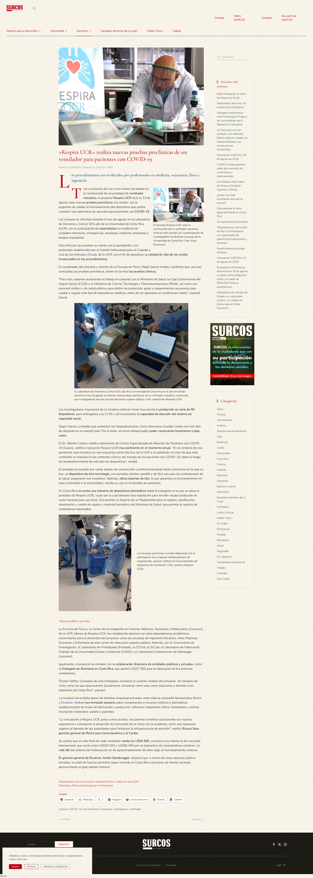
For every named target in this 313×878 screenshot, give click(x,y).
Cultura (221, 464)
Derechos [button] (82, 31)
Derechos (100, 167)
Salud (109, 167)
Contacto (266, 18)
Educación (222, 481)
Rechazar (31, 866)
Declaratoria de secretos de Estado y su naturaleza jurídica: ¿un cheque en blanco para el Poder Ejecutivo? (232, 300)
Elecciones (223, 492)
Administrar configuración (55, 866)
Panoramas (223, 529)
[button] (34, 8)
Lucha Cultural (225, 512)
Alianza (221, 414)
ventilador (135, 809)
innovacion (106, 809)
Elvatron (67, 702)
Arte (219, 436)
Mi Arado (222, 523)
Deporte (221, 470)
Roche (197, 698)
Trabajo (176, 31)
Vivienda (222, 573)
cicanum (63, 809)
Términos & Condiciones (149, 865)
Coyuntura (223, 459)
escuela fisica (90, 809)
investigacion (120, 809)
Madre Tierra (155, 31)
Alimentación (224, 420)
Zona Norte (223, 579)
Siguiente (196, 819)
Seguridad (222, 551)
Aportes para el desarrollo (231, 431)
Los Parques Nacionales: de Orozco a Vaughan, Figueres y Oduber (231, 185)
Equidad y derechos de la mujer (119, 31)
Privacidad (171, 865)
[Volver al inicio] (15, 8)
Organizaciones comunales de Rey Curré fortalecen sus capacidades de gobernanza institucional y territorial (232, 235)
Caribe (220, 447)
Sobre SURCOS (239, 18)
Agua (220, 409)
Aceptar (15, 866)
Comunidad (223, 453)
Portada (219, 18)
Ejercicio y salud (226, 486)
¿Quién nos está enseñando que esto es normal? (230, 199)
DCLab (94, 224)
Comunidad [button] (57, 31)
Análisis (221, 425)
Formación (223, 507)
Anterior (66, 819)
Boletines (222, 442)
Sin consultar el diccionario (232, 222)
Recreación (223, 540)
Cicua (92, 254)
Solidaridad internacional (231, 562)
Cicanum (196, 629)
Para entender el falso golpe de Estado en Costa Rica (231, 212)
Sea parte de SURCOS (289, 18)
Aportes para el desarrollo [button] (22, 31)
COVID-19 (75, 809)
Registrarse (64, 844)
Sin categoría (224, 557)
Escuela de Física (74, 629)
